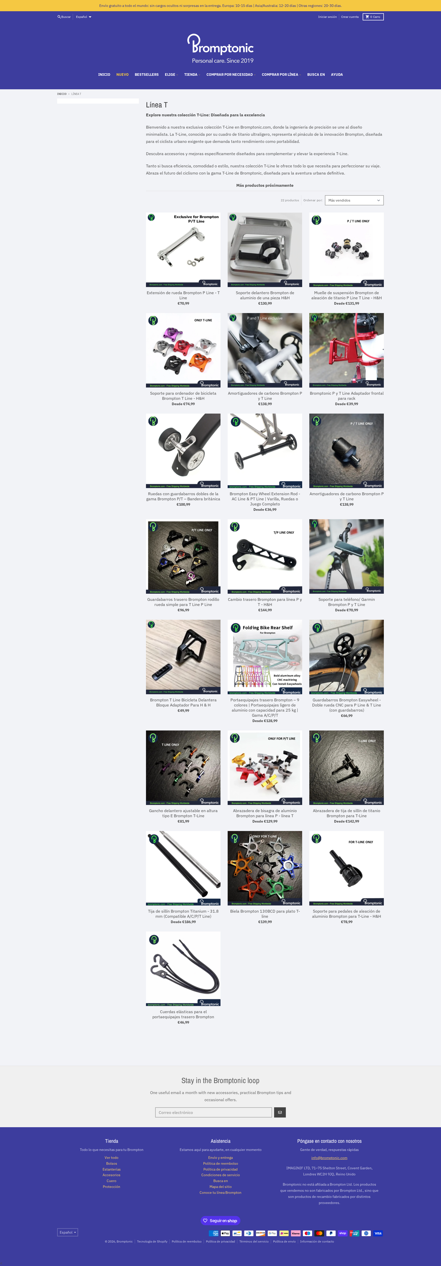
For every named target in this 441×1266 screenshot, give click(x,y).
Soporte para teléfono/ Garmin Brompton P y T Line (346, 602)
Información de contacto (317, 1241)
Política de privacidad (220, 1241)
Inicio (61, 94)
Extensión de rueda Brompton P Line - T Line (183, 295)
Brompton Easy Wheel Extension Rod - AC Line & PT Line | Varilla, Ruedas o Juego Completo (265, 498)
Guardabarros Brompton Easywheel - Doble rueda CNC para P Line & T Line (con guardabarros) (346, 705)
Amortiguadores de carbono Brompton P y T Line (265, 396)
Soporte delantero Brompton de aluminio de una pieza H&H (265, 295)
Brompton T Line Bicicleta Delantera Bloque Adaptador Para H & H (183, 702)
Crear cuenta (350, 17)
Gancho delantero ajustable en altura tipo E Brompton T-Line (183, 813)
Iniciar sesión (327, 17)
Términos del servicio (254, 1241)
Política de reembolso (187, 1241)
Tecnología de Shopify (152, 1241)
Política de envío (284, 1241)
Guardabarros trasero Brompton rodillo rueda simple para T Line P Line (183, 602)
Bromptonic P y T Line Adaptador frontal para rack (347, 396)
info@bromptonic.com (329, 1158)
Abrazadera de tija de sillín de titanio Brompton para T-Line (346, 813)
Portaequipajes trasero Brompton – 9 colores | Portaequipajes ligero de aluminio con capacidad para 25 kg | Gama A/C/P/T (264, 707)
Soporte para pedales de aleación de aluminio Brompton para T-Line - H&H (346, 914)
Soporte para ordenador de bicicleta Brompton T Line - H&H (183, 396)
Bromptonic (125, 1241)
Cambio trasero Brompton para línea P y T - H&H (265, 602)
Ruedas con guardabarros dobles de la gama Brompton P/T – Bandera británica (183, 496)
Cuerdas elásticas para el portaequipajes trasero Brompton (183, 1014)
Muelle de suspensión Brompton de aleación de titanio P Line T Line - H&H (346, 295)
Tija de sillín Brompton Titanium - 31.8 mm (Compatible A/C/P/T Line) (183, 914)
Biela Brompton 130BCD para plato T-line (265, 914)
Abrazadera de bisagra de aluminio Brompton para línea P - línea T (265, 813)
